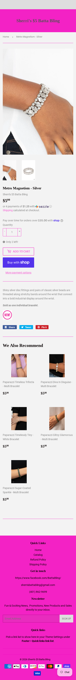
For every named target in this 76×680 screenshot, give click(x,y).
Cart (70, 4)
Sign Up (66, 618)
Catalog (38, 554)
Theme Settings (54, 636)
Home (6, 36)
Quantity (8, 224)
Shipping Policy (38, 564)
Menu (10, 4)
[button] (38, 206)
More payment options (18, 272)
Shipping (8, 210)
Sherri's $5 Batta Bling (38, 20)
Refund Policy (38, 559)
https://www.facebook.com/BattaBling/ (38, 577)
